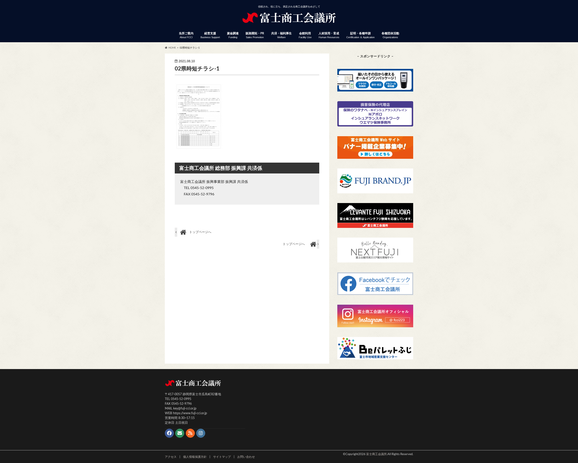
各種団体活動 (390, 35)
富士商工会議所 (376, 454)
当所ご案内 (186, 35)
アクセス (171, 457)
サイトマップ (222, 457)
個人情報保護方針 (195, 457)
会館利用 (305, 35)
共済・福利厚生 (281, 35)
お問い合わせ (246, 457)
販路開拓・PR (255, 35)
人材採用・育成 (329, 35)
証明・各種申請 (360, 35)
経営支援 (210, 35)
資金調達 (233, 35)
